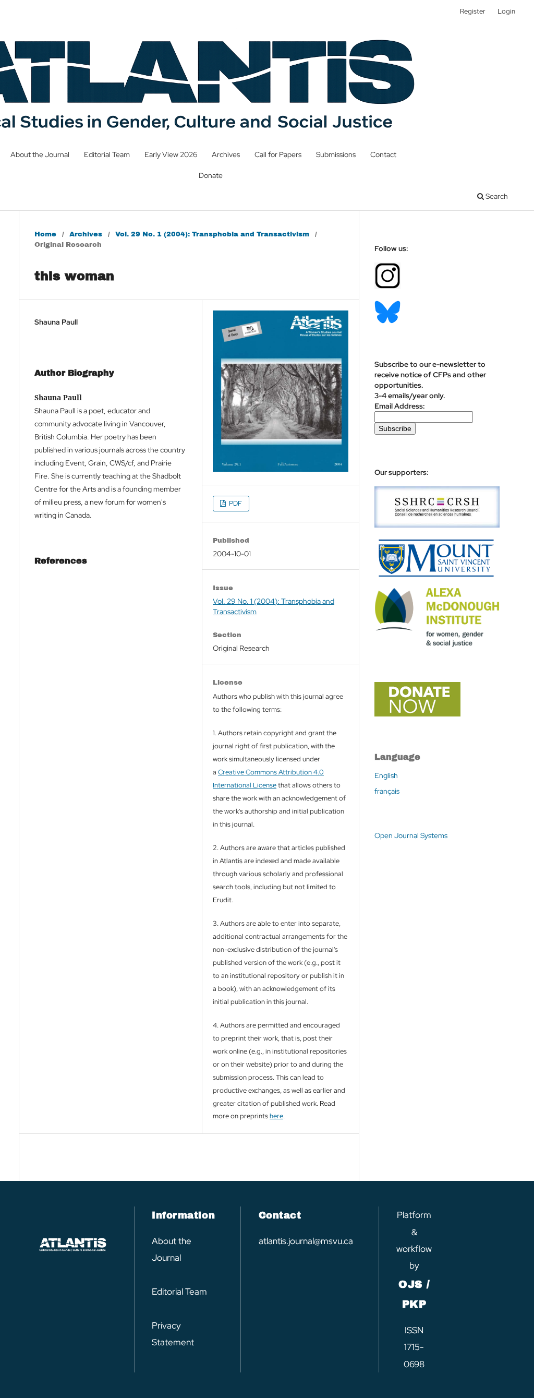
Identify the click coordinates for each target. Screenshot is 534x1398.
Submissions (336, 154)
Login (506, 11)
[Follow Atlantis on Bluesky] (387, 321)
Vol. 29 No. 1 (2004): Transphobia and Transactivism (212, 234)
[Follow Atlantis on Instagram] (387, 286)
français (386, 791)
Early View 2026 (170, 154)
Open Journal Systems (410, 835)
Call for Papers (277, 154)
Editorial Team (107, 154)
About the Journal (39, 154)
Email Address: (399, 406)
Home (45, 234)
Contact (383, 154)
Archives (226, 154)
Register (473, 11)
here (276, 1116)
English (386, 775)
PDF (234, 503)
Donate (211, 175)
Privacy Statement (173, 1334)
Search (496, 196)
